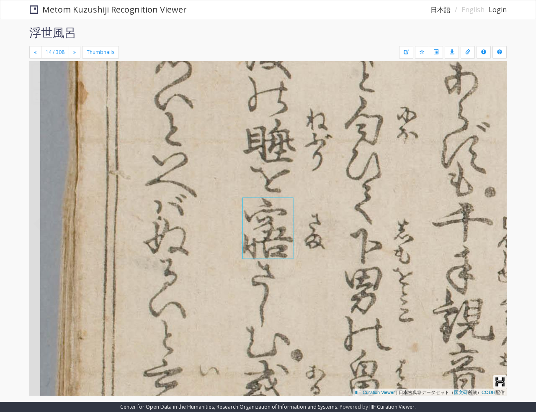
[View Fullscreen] (39, 96)
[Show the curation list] (436, 52)
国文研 (461, 392)
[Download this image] (452, 52)
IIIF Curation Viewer (375, 392)
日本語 (440, 9)
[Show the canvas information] (468, 52)
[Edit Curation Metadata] (406, 52)
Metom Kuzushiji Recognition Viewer (114, 9)
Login (498, 9)
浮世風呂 (52, 32)
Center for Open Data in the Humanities (167, 406)
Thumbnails (100, 52)
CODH (488, 392)
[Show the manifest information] (484, 52)
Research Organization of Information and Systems (276, 406)
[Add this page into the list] (422, 52)
